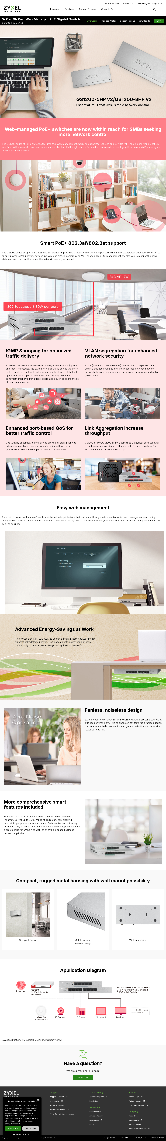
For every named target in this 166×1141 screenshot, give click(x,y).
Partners (127, 3)
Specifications (127, 21)
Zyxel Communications (137, 1129)
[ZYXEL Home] (12, 9)
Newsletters (94, 1120)
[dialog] (22, 1117)
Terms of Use (125, 1138)
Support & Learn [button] (87, 9)
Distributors (93, 1101)
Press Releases (95, 1112)
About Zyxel (133, 1116)
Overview (92, 21)
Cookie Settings (157, 1138)
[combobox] (38, 1100)
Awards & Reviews (96, 1116)
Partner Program (135, 1101)
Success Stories (135, 1124)
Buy (159, 21)
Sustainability (134, 1120)
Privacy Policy (141, 1138)
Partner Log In (134, 1097)
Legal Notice (110, 1138)
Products (55, 9)
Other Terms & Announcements (62, 1114)
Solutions (69, 9)
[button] (22, 1134)
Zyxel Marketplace (96, 1097)
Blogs (91, 1124)
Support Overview (57, 1097)
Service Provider (112, 3)
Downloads (144, 21)
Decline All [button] (30, 1128)
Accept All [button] (13, 1128)
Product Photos (108, 21)
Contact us (83, 1077)
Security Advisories (57, 1110)
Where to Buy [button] (108, 9)
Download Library (57, 1105)
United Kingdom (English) (148, 3)
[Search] (154, 9)
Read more (15, 1124)
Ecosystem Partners (136, 1105)
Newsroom (94, 1107)
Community (54, 1101)
